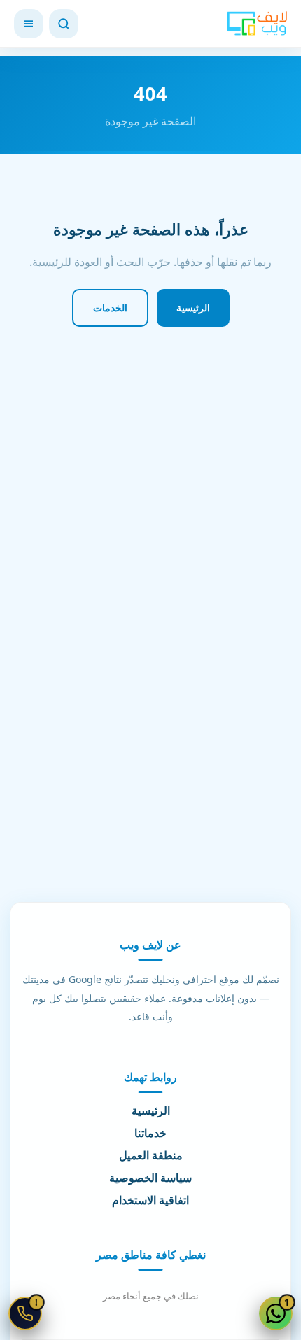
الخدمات (110, 307)
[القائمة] (28, 23)
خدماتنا (150, 1133)
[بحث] (63, 23)
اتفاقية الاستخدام (150, 1200)
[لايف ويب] (257, 23)
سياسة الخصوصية (150, 1177)
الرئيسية (193, 307)
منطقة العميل (151, 1155)
